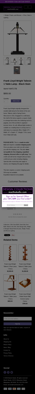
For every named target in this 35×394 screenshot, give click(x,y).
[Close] (33, 186)
